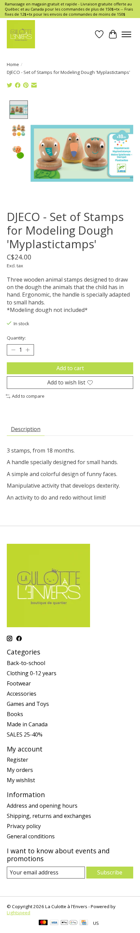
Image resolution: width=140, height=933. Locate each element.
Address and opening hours (42, 805)
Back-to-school (26, 663)
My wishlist (21, 780)
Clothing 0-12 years (31, 673)
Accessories (21, 693)
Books (15, 714)
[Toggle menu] (126, 34)
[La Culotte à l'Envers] (21, 34)
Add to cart (70, 368)
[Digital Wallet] (69, 923)
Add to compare (28, 396)
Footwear (19, 683)
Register (17, 759)
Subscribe (109, 872)
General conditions (31, 836)
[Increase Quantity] (27, 350)
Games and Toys (28, 704)
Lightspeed (18, 913)
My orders (20, 770)
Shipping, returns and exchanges (49, 816)
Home (13, 64)
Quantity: (16, 338)
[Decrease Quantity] (13, 350)
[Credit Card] (84, 923)
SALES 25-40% (24, 734)
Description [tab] (25, 429)
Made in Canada (27, 724)
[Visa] (54, 923)
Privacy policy (24, 826)
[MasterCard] (43, 923)
